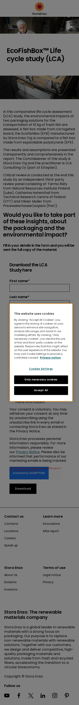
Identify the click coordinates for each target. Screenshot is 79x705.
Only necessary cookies (41, 379)
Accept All (41, 390)
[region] (41, 352)
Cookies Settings (41, 369)
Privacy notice (50, 357)
